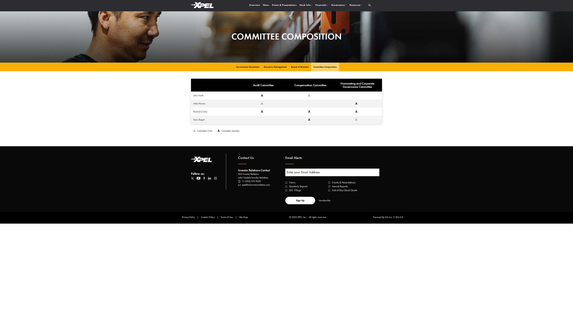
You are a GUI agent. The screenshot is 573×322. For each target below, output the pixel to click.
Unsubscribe (324, 200)
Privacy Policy (188, 217)
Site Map (243, 217)
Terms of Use (227, 217)
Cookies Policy (208, 217)
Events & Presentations (343, 182)
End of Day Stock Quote (344, 190)
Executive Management (275, 66)
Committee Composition (325, 66)
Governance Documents (247, 66)
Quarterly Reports (298, 186)
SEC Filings (295, 190)
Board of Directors (300, 66)
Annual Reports (340, 186)
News (292, 182)
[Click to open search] (369, 5)
